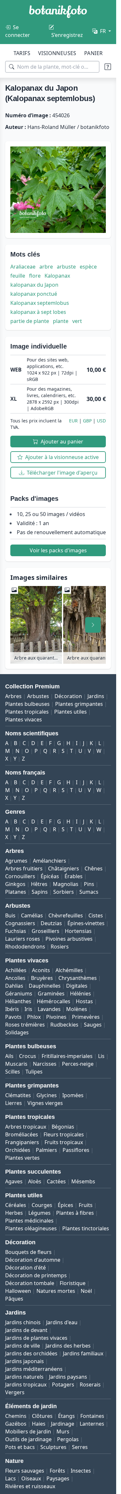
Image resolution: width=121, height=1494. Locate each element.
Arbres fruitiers (24, 868)
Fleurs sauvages (24, 1470)
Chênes (94, 868)
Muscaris (16, 1063)
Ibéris (12, 1009)
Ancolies (15, 978)
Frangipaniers (22, 1142)
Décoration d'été (25, 1267)
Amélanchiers (49, 860)
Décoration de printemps (36, 1275)
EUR (73, 421)
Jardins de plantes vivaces (36, 1337)
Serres (80, 1447)
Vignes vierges (45, 1103)
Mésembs (83, 1181)
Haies (38, 1423)
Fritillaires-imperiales (67, 1056)
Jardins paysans (68, 1376)
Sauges (93, 1024)
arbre (46, 266)
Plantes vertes (22, 1157)
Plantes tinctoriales (85, 1228)
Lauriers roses (22, 938)
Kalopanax (57, 275)
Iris (28, 1009)
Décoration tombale (29, 1283)
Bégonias (63, 1126)
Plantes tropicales (27, 711)
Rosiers (60, 946)
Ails (9, 1056)
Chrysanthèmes (77, 978)
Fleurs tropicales (64, 1134)
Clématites (18, 1095)
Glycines (46, 1095)
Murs (62, 1431)
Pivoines (56, 1016)
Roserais (90, 1384)
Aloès (34, 1181)
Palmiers (46, 1150)
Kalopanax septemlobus (39, 302)
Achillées (15, 970)
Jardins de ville (22, 1345)
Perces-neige (78, 1063)
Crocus (27, 1056)
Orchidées (17, 1150)
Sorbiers (63, 891)
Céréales (15, 1205)
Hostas (84, 1001)
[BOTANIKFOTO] (58, 11)
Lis (101, 1056)
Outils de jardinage (28, 1439)
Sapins (40, 891)
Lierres (13, 1103)
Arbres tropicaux (25, 1126)
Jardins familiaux (83, 1353)
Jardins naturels (24, 1376)
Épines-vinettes (86, 923)
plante (60, 321)
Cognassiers (20, 923)
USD (101, 421)
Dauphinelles (45, 985)
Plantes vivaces (23, 719)
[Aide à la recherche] (108, 66)
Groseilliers (45, 931)
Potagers (63, 1384)
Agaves (14, 1181)
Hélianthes (18, 1001)
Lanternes (92, 1423)
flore (35, 275)
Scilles (12, 1071)
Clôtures (42, 1415)
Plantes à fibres (75, 1212)
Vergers (15, 1392)
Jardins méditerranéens (34, 1369)
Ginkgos (15, 884)
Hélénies (80, 993)
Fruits (86, 1205)
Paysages (57, 1478)
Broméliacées (21, 1134)
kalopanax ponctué (33, 293)
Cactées (56, 1181)
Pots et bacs (20, 1447)
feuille (17, 275)
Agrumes (16, 860)
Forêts (57, 1470)
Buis (10, 915)
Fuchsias (15, 931)
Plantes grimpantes (79, 703)
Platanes (15, 891)
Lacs (10, 1478)
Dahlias (14, 985)
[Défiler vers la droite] (93, 625)
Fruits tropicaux (64, 1142)
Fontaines (92, 1415)
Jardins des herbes (68, 1345)
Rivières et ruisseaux (30, 1486)
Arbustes (38, 696)
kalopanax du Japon (34, 284)
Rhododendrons (25, 946)
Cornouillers (20, 876)
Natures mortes (55, 1290)
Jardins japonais (24, 1361)
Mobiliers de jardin (28, 1431)
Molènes (76, 1009)
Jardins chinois (23, 1322)
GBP (87, 421)
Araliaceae (22, 266)
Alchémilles (69, 970)
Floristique (73, 1283)
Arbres (13, 696)
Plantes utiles (70, 711)
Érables (74, 876)
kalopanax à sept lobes (38, 312)
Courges (42, 1205)
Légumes (39, 1212)
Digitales (76, 985)
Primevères (86, 1016)
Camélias (32, 915)
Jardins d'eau (61, 1322)
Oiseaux (31, 1478)
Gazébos (15, 1423)
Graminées (51, 993)
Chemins (15, 1415)
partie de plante (29, 321)
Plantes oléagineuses (31, 1228)
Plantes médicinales (29, 1220)
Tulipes (34, 1071)
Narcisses (44, 1063)
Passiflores (76, 1150)
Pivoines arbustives (69, 938)
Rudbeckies (64, 1024)
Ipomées (73, 1095)
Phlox (34, 1016)
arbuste (66, 266)
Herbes (14, 1212)
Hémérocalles (53, 1001)
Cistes (95, 915)
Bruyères (42, 978)
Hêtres (39, 884)
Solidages (17, 1032)
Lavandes (49, 1009)
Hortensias (78, 931)
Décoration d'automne (32, 1259)
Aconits (41, 970)
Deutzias (51, 923)
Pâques (14, 1298)
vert (77, 321)
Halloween (18, 1290)
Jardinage (62, 1423)
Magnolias (65, 884)
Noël (86, 1290)
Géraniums (18, 993)
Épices (65, 1205)
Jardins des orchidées (31, 1353)
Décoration (68, 696)
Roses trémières (25, 1024)
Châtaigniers (63, 868)
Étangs (66, 1415)
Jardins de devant (26, 1330)
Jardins (95, 696)
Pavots (13, 1016)
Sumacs (88, 891)
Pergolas (68, 1439)
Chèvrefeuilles (65, 915)
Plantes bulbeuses (27, 703)
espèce (88, 266)
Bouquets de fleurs (28, 1252)
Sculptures (53, 1447)
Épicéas (50, 876)
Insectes (81, 1470)
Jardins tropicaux (25, 1384)
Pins (89, 884)
